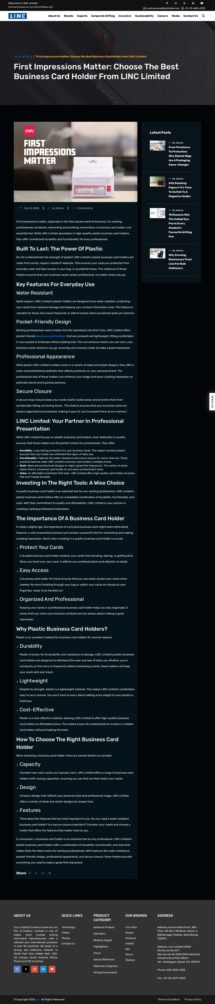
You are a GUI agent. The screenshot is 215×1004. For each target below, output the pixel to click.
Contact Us (190, 15)
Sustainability (144, 15)
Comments (84, 208)
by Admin (57, 208)
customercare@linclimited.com (163, 8)
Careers (163, 15)
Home (18, 56)
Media (176, 15)
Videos (66, 932)
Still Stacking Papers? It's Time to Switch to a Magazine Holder (180, 190)
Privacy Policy (193, 999)
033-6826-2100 (175, 969)
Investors (124, 15)
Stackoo (130, 960)
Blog (29, 56)
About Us (54, 15)
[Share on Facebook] (29, 873)
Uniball (129, 943)
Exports (82, 15)
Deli (127, 949)
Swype (129, 932)
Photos (66, 938)
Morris (129, 954)
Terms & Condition (169, 999)
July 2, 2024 (31, 208)
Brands (68, 15)
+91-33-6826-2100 (194, 8)
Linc (38, 999)
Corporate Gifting (103, 15)
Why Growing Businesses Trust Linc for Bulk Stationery (180, 261)
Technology (68, 927)
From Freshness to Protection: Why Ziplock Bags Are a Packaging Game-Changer (180, 156)
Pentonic (130, 938)
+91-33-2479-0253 (174, 978)
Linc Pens (131, 927)
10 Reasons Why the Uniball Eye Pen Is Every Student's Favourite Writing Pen (180, 225)
